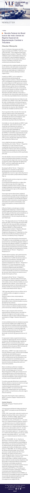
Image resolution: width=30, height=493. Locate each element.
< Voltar (4, 30)
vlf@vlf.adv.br (11, 489)
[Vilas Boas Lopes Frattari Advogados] (15, 4)
